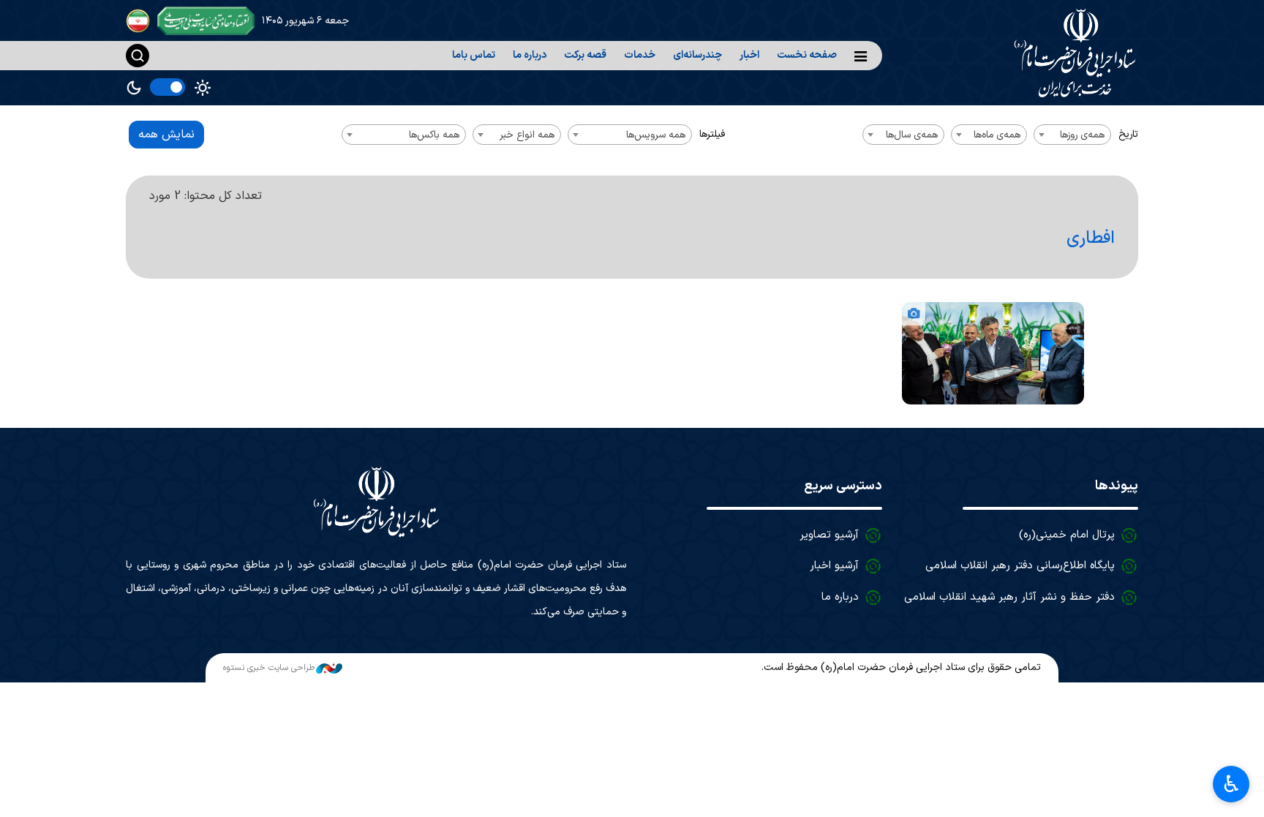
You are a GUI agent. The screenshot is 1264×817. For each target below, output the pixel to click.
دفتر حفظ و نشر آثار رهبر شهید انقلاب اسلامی (1009, 597)
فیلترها (712, 134)
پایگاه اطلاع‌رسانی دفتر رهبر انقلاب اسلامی (1020, 565)
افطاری (1090, 238)
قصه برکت (585, 55)
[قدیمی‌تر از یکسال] (993, 353)
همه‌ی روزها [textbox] (1082, 135)
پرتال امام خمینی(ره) (1067, 535)
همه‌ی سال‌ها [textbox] (912, 135)
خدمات (639, 55)
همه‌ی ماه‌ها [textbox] (997, 135)
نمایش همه (166, 134)
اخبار (749, 55)
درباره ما (529, 55)
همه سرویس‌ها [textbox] (655, 135)
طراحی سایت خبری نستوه (269, 667)
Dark (134, 88)
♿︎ (1231, 784)
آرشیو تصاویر (829, 535)
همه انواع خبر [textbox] (527, 135)
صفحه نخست (807, 55)
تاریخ (1128, 134)
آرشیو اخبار (834, 565)
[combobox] (1072, 134)
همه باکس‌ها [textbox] (434, 135)
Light (203, 88)
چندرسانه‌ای (697, 55)
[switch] (167, 87)
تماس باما (473, 55)
